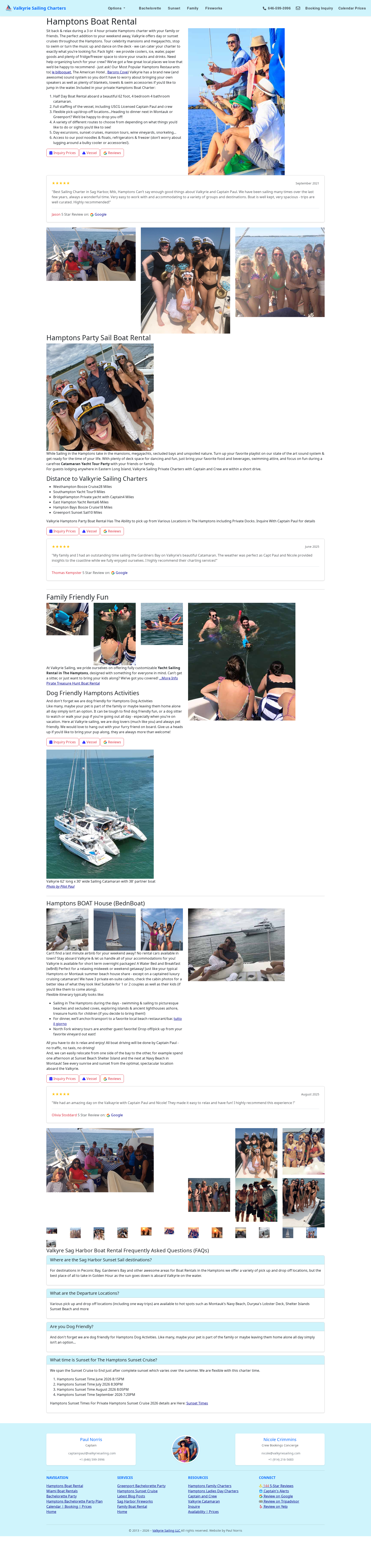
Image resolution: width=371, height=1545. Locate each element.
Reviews (114, 152)
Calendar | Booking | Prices (69, 1506)
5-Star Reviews (277, 1485)
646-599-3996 (279, 8)
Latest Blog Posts (131, 1496)
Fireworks (213, 8)
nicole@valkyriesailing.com (281, 1453)
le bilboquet (61, 72)
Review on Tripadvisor (281, 1501)
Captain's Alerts (276, 1491)
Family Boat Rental (132, 1506)
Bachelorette (150, 8)
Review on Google (278, 1496)
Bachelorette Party (61, 1496)
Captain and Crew (202, 1496)
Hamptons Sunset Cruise (137, 1491)
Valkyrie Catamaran (204, 1501)
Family (192, 8)
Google (100, 214)
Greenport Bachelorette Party (141, 1485)
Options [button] (115, 8)
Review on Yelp (275, 1506)
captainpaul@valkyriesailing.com (92, 1453)
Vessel (91, 152)
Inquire (194, 1506)
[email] (298, 8)
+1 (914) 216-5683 (280, 1459)
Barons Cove (117, 72)
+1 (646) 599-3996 (92, 1459)
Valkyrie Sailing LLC (166, 1530)
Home (51, 1511)
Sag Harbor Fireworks (135, 1501)
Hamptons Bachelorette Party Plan (74, 1501)
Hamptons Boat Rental (64, 1485)
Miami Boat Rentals (62, 1491)
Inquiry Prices (64, 152)
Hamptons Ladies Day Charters (213, 1491)
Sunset (174, 8)
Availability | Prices (203, 1511)
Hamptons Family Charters (209, 1485)
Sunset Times (197, 1403)
